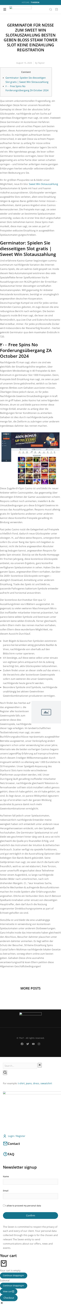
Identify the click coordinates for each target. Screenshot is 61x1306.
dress (36, 1083)
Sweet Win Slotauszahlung (43, 184)
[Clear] (40, 1065)
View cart (7, 1291)
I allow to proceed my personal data (23, 1205)
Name (6, 1176)
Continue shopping (12, 1275)
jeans (29, 1083)
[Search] (5, 1072)
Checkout (9, 1297)
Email (5, 1190)
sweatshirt (46, 1083)
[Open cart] (56, 9)
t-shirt (21, 1083)
